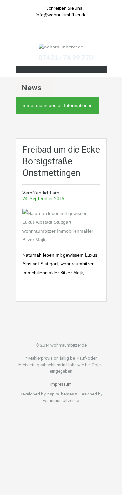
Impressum (61, 384)
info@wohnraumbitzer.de (61, 14)
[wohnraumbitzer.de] (61, 46)
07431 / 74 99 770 (65, 57)
